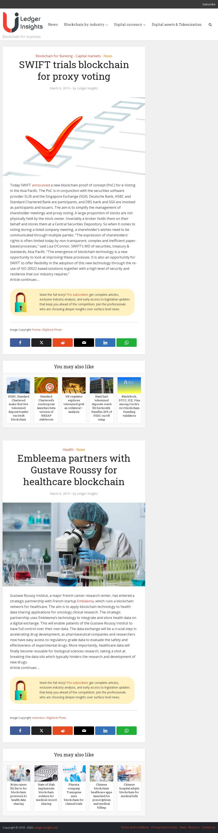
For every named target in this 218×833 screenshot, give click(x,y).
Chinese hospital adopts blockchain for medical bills (129, 790)
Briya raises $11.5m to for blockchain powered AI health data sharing (18, 794)
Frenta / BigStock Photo (47, 329)
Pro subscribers (77, 295)
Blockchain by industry (84, 24)
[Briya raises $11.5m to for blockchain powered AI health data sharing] (18, 773)
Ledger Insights (87, 88)
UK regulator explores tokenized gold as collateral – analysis (74, 404)
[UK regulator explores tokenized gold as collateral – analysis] (74, 385)
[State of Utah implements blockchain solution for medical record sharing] (46, 773)
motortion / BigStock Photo (49, 718)
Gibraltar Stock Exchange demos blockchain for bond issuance (104, 825)
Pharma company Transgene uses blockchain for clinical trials (74, 794)
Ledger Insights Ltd (45, 827)
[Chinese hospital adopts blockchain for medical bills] (129, 773)
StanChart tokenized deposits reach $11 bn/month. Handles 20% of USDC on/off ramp (101, 407)
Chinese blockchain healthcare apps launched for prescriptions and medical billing (101, 796)
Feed (183, 827)
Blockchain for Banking (54, 56)
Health (68, 449)
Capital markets (88, 56)
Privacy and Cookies (164, 827)
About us (194, 827)
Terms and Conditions (135, 827)
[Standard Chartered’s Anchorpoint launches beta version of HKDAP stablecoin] (46, 385)
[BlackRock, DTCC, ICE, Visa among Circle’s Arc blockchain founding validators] (129, 385)
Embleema (85, 601)
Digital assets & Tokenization (177, 24)
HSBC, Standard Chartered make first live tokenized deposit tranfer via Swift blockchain (18, 407)
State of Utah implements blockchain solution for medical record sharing (46, 794)
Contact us (208, 827)
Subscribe (208, 4)
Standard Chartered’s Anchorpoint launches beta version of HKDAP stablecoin (46, 407)
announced (41, 185)
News (53, 24)
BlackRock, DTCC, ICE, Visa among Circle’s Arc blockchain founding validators (129, 405)
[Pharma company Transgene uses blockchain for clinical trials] (74, 773)
